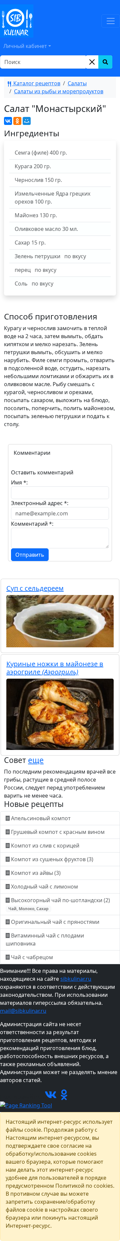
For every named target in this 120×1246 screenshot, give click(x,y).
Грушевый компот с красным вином (58, 832)
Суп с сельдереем (35, 588)
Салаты (77, 83)
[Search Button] (105, 62)
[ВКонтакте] (8, 121)
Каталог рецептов (36, 83)
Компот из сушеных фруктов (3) (52, 859)
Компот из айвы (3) (36, 873)
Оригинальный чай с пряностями (55, 922)
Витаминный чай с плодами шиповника (45, 939)
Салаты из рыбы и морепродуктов (58, 91)
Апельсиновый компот (41, 818)
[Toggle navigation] (110, 21)
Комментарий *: (32, 523)
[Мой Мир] (27, 121)
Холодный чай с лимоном (44, 886)
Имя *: (19, 482)
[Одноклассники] (17, 121)
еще (36, 760)
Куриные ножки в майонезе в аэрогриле (54, 667)
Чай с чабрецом (32, 957)
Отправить (29, 554)
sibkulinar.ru (75, 978)
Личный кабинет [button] (25, 46)
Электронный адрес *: (39, 503)
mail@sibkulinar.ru (23, 1010)
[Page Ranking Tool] (26, 1104)
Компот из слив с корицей (45, 845)
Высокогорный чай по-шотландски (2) (59, 904)
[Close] (92, 62)
